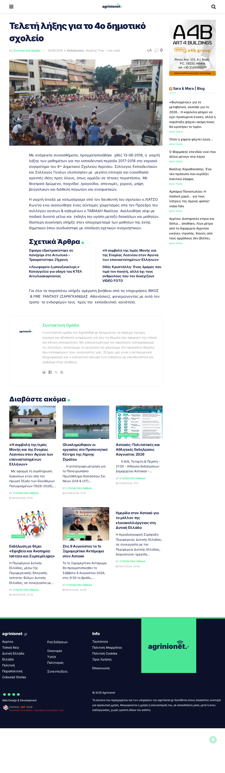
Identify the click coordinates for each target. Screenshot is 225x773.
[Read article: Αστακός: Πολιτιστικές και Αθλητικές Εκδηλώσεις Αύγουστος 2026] (139, 422)
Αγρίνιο (71, 434)
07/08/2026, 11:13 (128, 483)
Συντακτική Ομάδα (26, 50)
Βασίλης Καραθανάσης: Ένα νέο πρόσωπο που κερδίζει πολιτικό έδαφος (190, 174)
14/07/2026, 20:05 (76, 589)
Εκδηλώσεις (75, 50)
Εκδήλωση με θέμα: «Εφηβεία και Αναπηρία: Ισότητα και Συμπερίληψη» (32, 551)
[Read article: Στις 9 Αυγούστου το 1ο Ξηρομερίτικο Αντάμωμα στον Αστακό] (86, 523)
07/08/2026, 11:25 (75, 493)
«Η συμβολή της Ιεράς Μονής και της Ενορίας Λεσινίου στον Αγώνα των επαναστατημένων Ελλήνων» (130, 255)
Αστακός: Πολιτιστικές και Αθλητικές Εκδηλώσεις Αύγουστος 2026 (138, 449)
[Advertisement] (192, 320)
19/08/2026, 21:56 (22, 497)
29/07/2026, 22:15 (22, 594)
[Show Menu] (11, 6)
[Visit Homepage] (112, 6)
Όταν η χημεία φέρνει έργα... (191, 139)
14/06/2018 (55, 50)
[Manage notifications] (213, 739)
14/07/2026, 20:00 (129, 566)
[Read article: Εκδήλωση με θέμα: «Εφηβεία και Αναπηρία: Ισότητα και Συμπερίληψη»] (32, 523)
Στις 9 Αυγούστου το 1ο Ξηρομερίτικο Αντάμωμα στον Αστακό (83, 551)
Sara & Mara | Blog (189, 88)
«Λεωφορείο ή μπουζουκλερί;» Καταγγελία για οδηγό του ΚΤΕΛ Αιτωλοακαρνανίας (55, 271)
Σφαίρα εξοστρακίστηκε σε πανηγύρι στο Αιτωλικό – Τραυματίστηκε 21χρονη (51, 255)
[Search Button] (213, 6)
